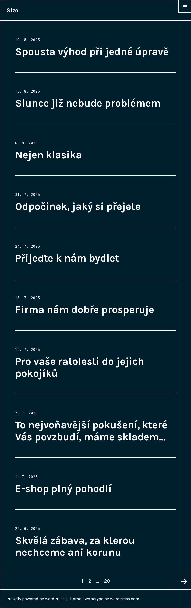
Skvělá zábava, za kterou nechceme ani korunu (75, 546)
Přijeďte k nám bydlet (67, 258)
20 (108, 581)
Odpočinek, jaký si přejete (78, 206)
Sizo (12, 10)
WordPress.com (124, 598)
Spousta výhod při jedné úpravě (92, 51)
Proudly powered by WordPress (35, 598)
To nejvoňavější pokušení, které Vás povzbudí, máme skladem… (91, 431)
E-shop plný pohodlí (63, 489)
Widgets (185, 12)
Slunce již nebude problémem (88, 103)
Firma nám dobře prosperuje (84, 310)
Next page (183, 581)
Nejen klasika (48, 155)
